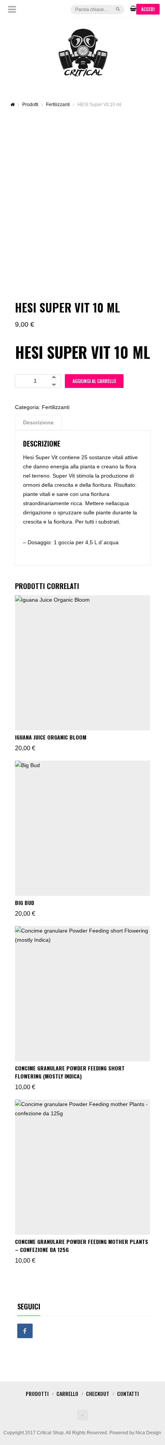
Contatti (128, 1393)
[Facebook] (25, 1331)
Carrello (67, 1393)
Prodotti (37, 1393)
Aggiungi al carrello (94, 381)
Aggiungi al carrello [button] (45, 604)
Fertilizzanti (55, 407)
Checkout (97, 1393)
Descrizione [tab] (38, 422)
